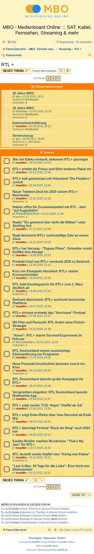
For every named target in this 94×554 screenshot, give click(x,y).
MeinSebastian (25, 342)
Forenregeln (35, 538)
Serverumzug (22, 135)
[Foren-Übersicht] (47, 12)
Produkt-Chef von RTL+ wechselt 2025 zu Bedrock (50, 261)
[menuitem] (11, 42)
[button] (58, 78)
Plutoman (21, 111)
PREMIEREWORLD (27, 213)
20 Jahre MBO (23, 93)
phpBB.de (62, 550)
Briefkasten (32, 99)
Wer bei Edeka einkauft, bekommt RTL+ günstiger (50, 159)
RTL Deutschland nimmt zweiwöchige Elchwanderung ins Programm (41, 352)
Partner (61, 538)
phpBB (35, 542)
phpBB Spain (51, 546)
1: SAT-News (32, 141)
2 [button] (53, 78)
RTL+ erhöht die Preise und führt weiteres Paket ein (51, 169)
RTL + (7, 64)
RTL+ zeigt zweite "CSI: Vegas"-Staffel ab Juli (47, 405)
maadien (21, 126)
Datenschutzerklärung (29, 123)
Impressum (50, 538)
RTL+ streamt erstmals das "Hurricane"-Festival (48, 312)
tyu (18, 96)
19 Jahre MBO (23, 108)
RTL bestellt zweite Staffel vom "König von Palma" (51, 454)
